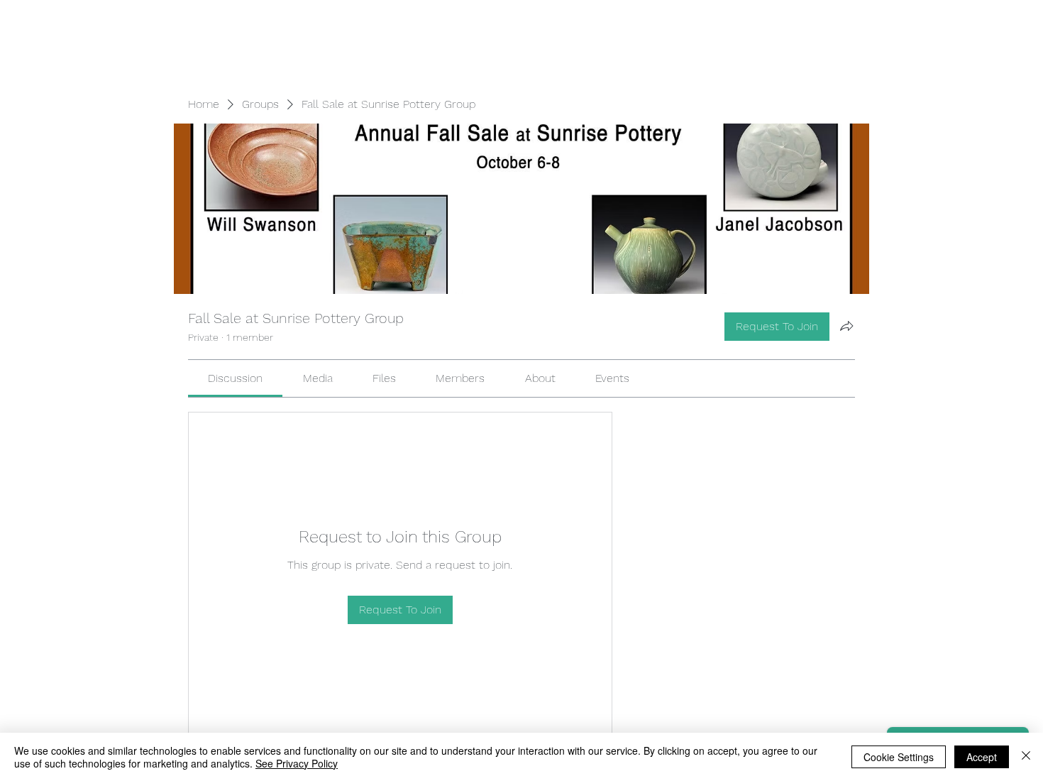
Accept (981, 757)
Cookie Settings (898, 757)
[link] (235, 378)
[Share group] (846, 325)
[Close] (1025, 757)
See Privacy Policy (296, 763)
